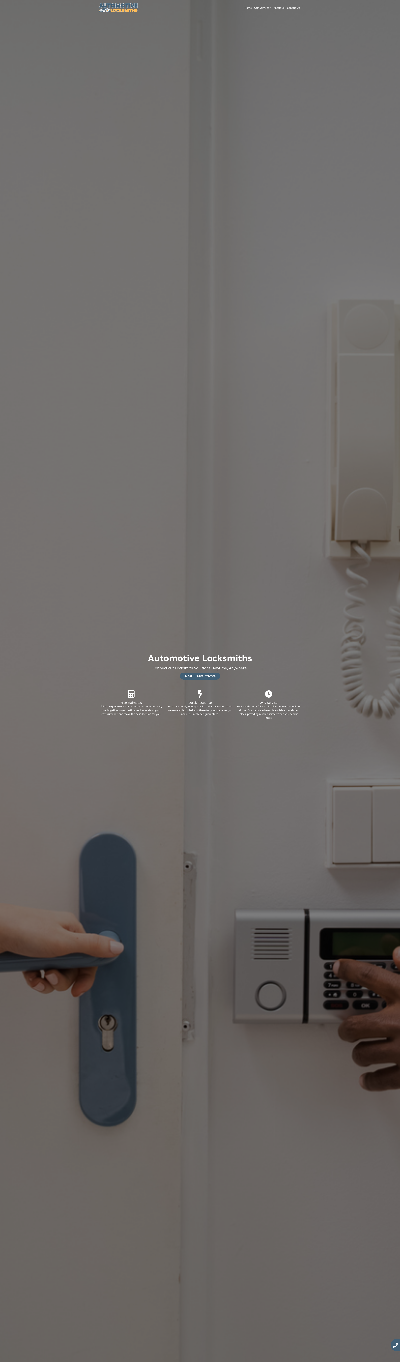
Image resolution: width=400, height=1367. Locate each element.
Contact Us (293, 8)
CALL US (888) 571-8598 (201, 676)
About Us (279, 8)
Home (248, 8)
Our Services (261, 8)
